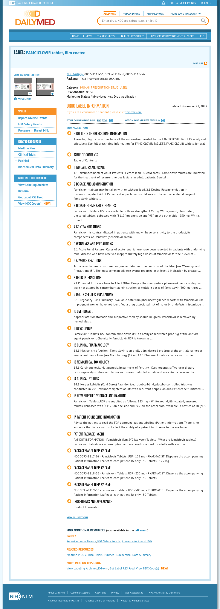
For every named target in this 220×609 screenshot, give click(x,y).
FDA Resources (105, 36)
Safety (22, 111)
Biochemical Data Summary (36, 167)
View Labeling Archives (33, 185)
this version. (133, 112)
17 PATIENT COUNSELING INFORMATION (97, 417)
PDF (99, 120)
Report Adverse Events (32, 118)
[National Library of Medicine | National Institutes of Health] (20, 596)
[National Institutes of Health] (13, 3)
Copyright (100, 592)
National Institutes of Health (63, 600)
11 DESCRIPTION (83, 328)
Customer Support (80, 592)
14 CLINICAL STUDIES (86, 378)
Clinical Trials (27, 154)
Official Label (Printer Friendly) (142, 120)
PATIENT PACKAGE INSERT (89, 434)
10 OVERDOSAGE (83, 311)
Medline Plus (26, 148)
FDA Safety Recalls (30, 124)
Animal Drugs (155, 13)
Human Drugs (131, 13)
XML (105, 120)
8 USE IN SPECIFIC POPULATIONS (93, 294)
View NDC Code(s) (34, 204)
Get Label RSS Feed (30, 197)
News (89, 36)
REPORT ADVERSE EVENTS (181, 3)
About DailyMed (56, 592)
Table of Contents (86, 154)
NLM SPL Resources (132, 36)
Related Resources (29, 142)
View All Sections (77, 127)
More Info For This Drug (32, 178)
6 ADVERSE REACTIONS (87, 260)
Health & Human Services (135, 600)
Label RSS (198, 63)
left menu (141, 530)
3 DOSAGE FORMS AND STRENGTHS (95, 205)
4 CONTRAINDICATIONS (87, 226)
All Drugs (110, 13)
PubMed (23, 161)
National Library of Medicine (35, 3)
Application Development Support (172, 36)
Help (201, 36)
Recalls (206, 3)
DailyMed (35, 17)
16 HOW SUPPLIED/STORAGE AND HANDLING (100, 395)
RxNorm (23, 191)
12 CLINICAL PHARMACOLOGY (91, 345)
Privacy (115, 592)
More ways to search (184, 13)
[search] (203, 21)
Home (75, 36)
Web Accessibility (134, 592)
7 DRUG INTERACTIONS (87, 277)
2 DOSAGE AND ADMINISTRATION (93, 184)
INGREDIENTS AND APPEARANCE (93, 501)
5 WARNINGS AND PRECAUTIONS (93, 243)
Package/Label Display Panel (93, 450)
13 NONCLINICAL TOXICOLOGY (91, 362)
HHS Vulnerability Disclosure (164, 592)
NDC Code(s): (75, 74)
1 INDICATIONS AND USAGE (89, 167)
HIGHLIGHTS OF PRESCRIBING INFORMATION (100, 133)
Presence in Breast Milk (33, 130)
